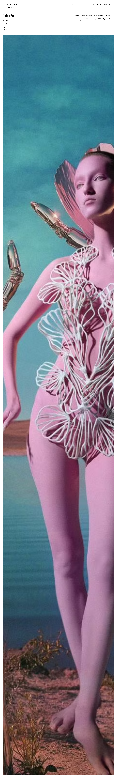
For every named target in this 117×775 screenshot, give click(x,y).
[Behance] (13, 7)
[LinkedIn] (9, 7)
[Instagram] (11, 7)
